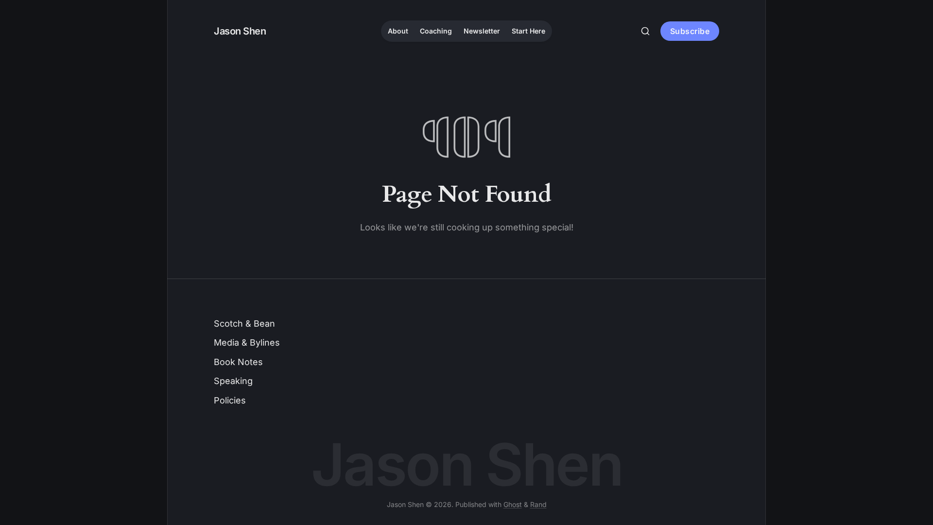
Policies (230, 400)
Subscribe (690, 31)
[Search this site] (645, 31)
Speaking (233, 381)
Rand (538, 504)
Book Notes (238, 362)
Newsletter (482, 31)
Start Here (528, 31)
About (398, 31)
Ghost (512, 504)
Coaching (436, 31)
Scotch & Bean (244, 323)
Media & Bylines (247, 342)
